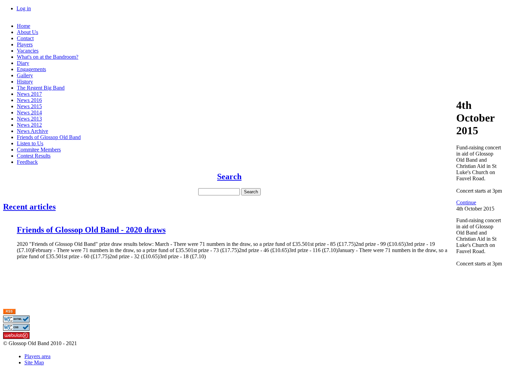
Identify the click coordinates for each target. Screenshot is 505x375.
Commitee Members (39, 149)
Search (229, 176)
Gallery (25, 75)
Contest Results (33, 156)
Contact (25, 38)
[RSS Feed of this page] (9, 312)
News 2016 (29, 100)
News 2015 (29, 106)
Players (25, 44)
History (25, 81)
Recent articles (29, 206)
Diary (23, 63)
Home (23, 26)
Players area (37, 356)
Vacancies (27, 51)
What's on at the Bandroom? (47, 57)
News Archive (32, 131)
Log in (23, 8)
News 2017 (29, 94)
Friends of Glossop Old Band (49, 137)
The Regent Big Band (41, 88)
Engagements (31, 69)
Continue (466, 202)
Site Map (34, 362)
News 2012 (29, 125)
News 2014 (29, 112)
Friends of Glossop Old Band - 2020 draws (91, 229)
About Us (27, 32)
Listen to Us (30, 143)
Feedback (27, 162)
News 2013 (29, 119)
